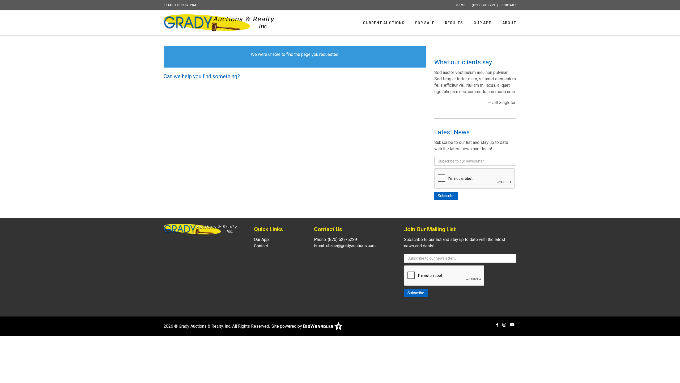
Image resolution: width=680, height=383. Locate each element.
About (509, 23)
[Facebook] (497, 324)
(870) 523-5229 (483, 5)
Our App (483, 23)
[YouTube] (512, 324)
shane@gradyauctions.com (351, 245)
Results (454, 23)
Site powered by (287, 326)
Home (460, 5)
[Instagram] (504, 324)
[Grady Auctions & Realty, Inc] (219, 22)
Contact (509, 5)
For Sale (424, 23)
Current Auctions (384, 23)
